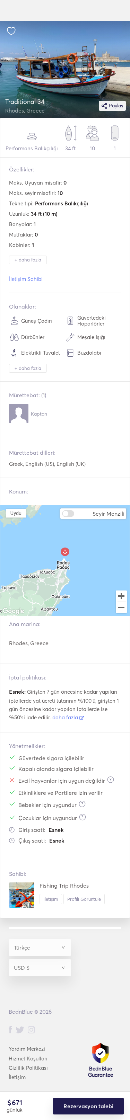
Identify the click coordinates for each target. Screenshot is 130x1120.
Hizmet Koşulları (28, 1058)
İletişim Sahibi (26, 279)
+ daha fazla (28, 260)
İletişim (50, 899)
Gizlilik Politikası (28, 1068)
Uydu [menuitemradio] (15, 513)
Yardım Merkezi (27, 1049)
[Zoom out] (121, 608)
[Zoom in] (121, 596)
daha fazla (65, 717)
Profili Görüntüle (84, 899)
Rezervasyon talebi (88, 1106)
